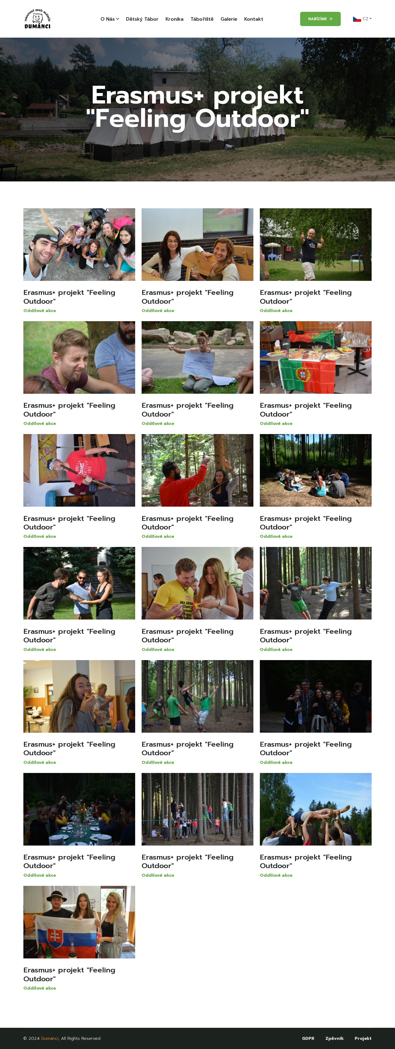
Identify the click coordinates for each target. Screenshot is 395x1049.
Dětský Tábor (142, 19)
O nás (107, 19)
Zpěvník (334, 1038)
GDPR (308, 1038)
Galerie (229, 19)
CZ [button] (364, 19)
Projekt (363, 1038)
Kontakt (253, 19)
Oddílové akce (39, 310)
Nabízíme (317, 19)
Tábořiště (202, 19)
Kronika (175, 19)
